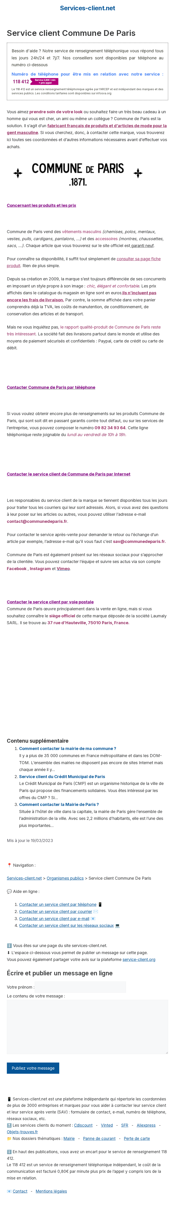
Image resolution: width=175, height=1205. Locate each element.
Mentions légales (51, 1191)
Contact (20, 1191)
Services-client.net (87, 8)
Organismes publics (65, 878)
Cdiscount (83, 1125)
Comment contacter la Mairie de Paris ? (59, 804)
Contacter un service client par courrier (55, 911)
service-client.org (139, 959)
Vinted (107, 1125)
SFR (124, 1125)
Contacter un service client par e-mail (54, 918)
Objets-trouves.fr (22, 1132)
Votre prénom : (21, 987)
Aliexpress (146, 1125)
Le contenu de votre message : (36, 996)
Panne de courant (99, 1138)
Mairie (69, 1138)
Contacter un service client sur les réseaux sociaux (66, 925)
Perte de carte (137, 1138)
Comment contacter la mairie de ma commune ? (67, 748)
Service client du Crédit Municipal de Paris (62, 776)
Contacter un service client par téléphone (57, 904)
